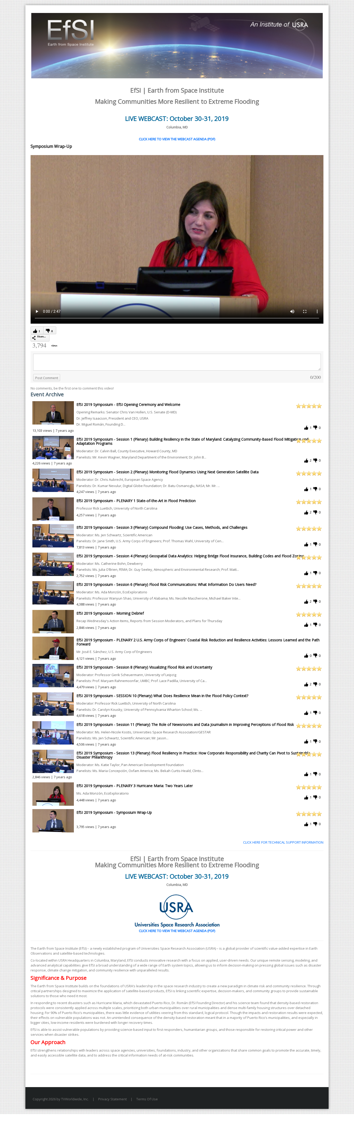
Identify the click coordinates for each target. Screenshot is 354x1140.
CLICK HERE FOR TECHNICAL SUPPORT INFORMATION (283, 842)
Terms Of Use (147, 1099)
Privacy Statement (112, 1099)
